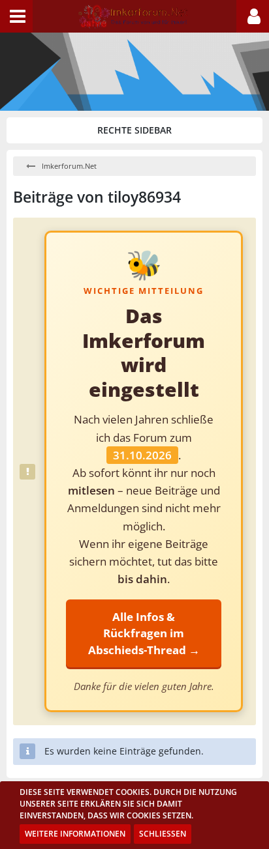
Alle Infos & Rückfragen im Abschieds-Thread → (144, 633)
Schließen (162, 833)
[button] (16, 16)
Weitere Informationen (75, 833)
